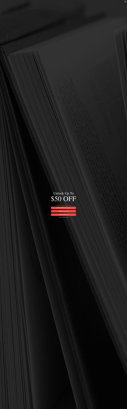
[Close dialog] (125, 1)
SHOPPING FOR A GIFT (63, 214)
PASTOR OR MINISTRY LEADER (63, 207)
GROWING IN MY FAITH (63, 211)
